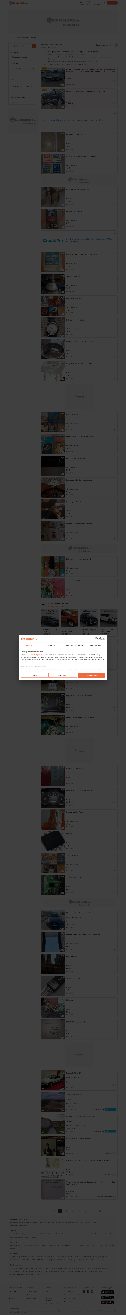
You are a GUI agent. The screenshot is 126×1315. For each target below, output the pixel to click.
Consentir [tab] (29, 645)
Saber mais (62, 675)
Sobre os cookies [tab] (96, 645)
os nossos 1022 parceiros (34, 655)
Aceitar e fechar (91, 675)
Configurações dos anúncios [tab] (74, 645)
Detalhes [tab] (51, 645)
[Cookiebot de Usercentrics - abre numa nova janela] (96, 638)
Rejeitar (34, 675)
